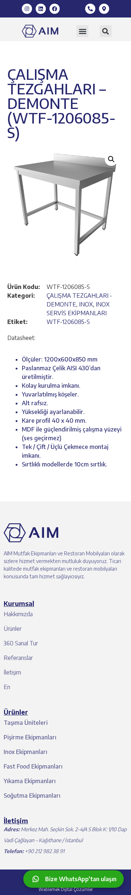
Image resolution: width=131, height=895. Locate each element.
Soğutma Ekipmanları (32, 795)
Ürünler (12, 628)
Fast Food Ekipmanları (33, 766)
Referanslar (18, 657)
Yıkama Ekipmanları (30, 781)
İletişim (12, 672)
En (7, 687)
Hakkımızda (18, 614)
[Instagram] (27, 9)
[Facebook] (54, 9)
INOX (86, 304)
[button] (82, 31)
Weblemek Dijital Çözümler (66, 889)
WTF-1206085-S (68, 321)
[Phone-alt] (90, 9)
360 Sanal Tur (21, 643)
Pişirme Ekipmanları (30, 737)
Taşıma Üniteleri (26, 722)
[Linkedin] (41, 9)
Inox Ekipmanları (25, 751)
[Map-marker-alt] (104, 9)
